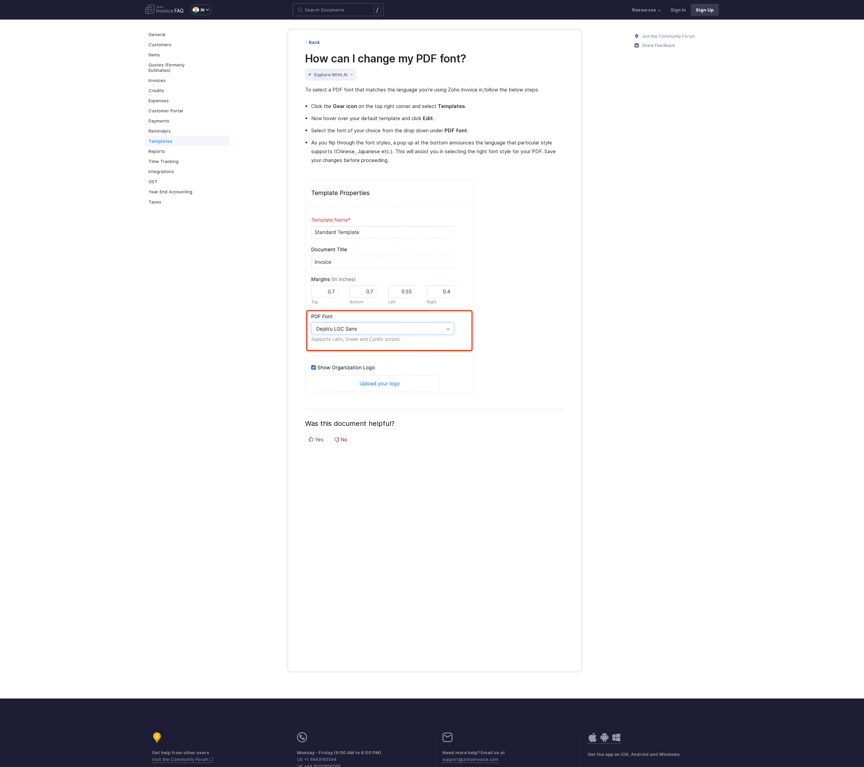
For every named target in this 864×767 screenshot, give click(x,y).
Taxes (154, 201)
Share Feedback (658, 45)
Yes (319, 439)
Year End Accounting (170, 191)
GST (153, 181)
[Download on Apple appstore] (604, 741)
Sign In (678, 9)
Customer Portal (165, 110)
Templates (160, 141)
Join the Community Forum (668, 36)
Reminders (159, 131)
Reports (156, 151)
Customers (159, 44)
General (156, 34)
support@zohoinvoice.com (470, 759)
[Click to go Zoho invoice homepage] (159, 9)
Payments (158, 121)
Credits (156, 90)
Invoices (157, 80)
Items (154, 54)
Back (314, 42)
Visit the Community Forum (181, 759)
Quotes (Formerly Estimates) (166, 67)
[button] (197, 9)
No (343, 439)
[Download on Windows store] (616, 741)
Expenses (158, 100)
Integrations (161, 171)
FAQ (179, 10)
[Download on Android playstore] (593, 741)
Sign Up (705, 9)
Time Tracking (163, 161)
